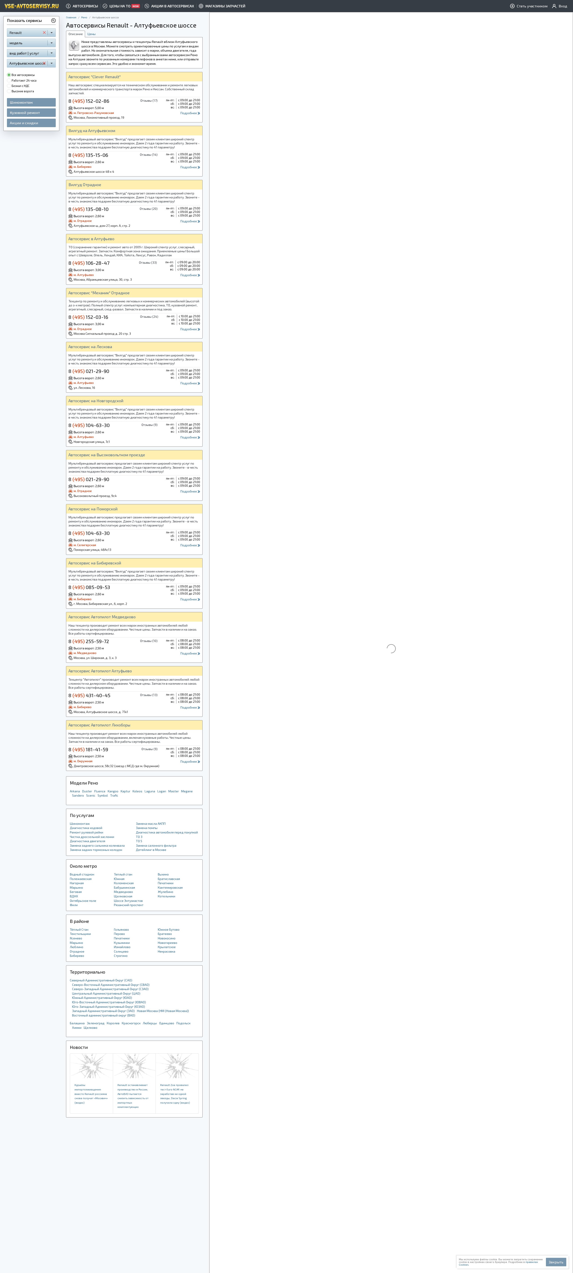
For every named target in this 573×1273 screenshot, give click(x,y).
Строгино (121, 955)
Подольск (183, 1023)
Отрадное (77, 951)
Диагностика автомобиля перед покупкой (167, 832)
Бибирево (77, 955)
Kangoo (113, 791)
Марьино (76, 887)
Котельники (166, 896)
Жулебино (165, 892)
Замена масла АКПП (151, 823)
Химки (76, 1027)
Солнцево (121, 951)
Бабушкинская (124, 887)
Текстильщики (80, 934)
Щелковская (123, 896)
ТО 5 (139, 841)
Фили (74, 905)
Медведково (123, 892)
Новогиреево (167, 943)
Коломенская (124, 883)
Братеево (165, 934)
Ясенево (76, 938)
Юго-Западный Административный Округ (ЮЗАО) (108, 1006)
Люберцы (150, 1023)
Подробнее (189, 113)
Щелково (90, 1027)
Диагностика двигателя (87, 841)
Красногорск (131, 1023)
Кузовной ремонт (25, 112)
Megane (187, 791)
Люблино (76, 947)
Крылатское (167, 947)
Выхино (163, 874)
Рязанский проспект (128, 905)
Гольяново (121, 929)
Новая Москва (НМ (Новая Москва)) (163, 1011)
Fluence (99, 791)
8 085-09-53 (89, 587)
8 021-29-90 (88, 371)
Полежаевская (81, 879)
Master (173, 791)
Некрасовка (166, 951)
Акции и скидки (24, 123)
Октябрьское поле (83, 901)
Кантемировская (170, 887)
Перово (119, 934)
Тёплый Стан (79, 929)
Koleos (137, 791)
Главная (71, 17)
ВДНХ (74, 896)
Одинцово (166, 1023)
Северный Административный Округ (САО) (101, 980)
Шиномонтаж (21, 102)
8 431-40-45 (89, 695)
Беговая (76, 892)
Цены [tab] (92, 34)
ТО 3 (139, 837)
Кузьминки (122, 943)
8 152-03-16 (88, 317)
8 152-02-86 (88, 101)
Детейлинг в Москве (151, 850)
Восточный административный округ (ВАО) (103, 1015)
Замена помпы (147, 828)
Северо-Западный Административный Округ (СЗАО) (110, 989)
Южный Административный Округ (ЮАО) (102, 997)
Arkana (75, 791)
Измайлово (122, 947)
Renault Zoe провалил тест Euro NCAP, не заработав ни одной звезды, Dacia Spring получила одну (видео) (175, 1093)
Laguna (150, 791)
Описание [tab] (75, 34)
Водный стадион (82, 874)
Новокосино (166, 938)
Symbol (103, 795)
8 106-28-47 (88, 263)
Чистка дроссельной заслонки (92, 837)
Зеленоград (96, 1023)
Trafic (114, 795)
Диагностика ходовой (86, 828)
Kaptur (125, 791)
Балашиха (77, 1023)
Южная (119, 879)
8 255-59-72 (88, 641)
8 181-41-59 (88, 749)
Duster (87, 791)
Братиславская (169, 879)
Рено (84, 17)
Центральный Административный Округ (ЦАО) (106, 993)
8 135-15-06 (88, 155)
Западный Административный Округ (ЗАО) (103, 1011)
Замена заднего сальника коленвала (97, 845)
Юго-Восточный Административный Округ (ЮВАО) (109, 1002)
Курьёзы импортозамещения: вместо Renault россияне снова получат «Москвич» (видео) (91, 1093)
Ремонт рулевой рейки (86, 832)
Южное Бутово (169, 929)
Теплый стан (123, 874)
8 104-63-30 (89, 425)
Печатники (165, 883)
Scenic (90, 795)
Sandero (78, 795)
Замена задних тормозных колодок (96, 850)
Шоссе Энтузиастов (128, 901)
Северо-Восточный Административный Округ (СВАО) (111, 985)
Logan (161, 791)
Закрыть (556, 1262)
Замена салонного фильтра (156, 845)
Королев (113, 1023)
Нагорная (77, 883)
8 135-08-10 (88, 209)
